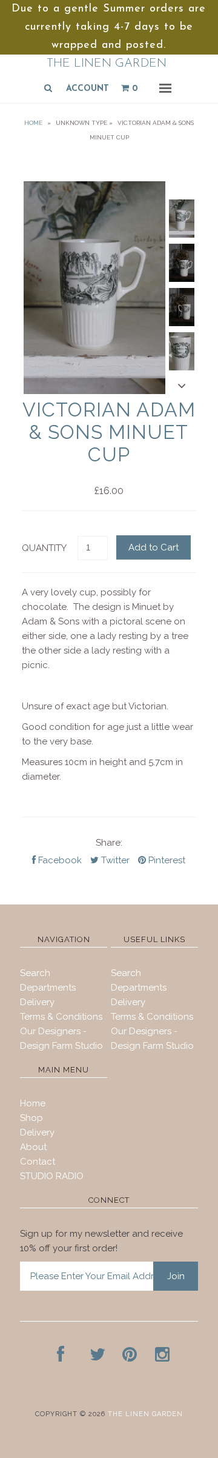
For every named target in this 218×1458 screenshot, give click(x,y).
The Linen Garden (107, 64)
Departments (48, 987)
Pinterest (165, 860)
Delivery (37, 1002)
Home (33, 122)
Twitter (114, 860)
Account (87, 88)
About (33, 1147)
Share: (109, 842)
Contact (37, 1161)
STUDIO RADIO (52, 1176)
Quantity (44, 548)
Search (35, 973)
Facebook (59, 860)
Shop (31, 1117)
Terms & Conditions (61, 1016)
